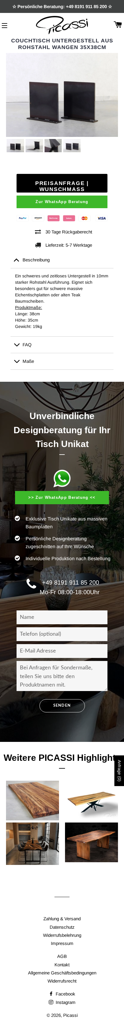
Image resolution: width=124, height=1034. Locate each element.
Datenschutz (62, 927)
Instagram (65, 1002)
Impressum (62, 943)
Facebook (64, 993)
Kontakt (62, 964)
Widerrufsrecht (62, 980)
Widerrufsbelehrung (62, 935)
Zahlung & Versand (62, 918)
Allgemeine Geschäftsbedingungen (62, 972)
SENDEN (62, 706)
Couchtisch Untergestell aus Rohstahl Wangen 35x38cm (62, 44)
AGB (62, 956)
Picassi (70, 1015)
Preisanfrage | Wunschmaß (62, 186)
